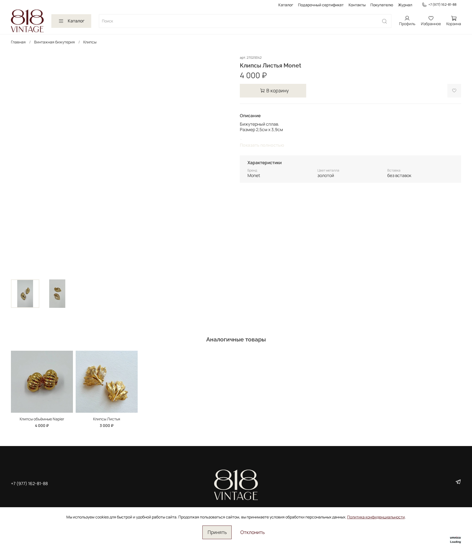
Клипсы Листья (106, 418)
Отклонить (252, 532)
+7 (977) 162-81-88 (442, 4)
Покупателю (381, 4)
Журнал (405, 4)
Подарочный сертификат (321, 4)
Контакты (357, 4)
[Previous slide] (18, 165)
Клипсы (89, 42)
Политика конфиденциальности (376, 517)
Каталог (285, 4)
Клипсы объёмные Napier (42, 418)
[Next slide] (224, 165)
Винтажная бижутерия (54, 42)
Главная (18, 42)
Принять (217, 532)
